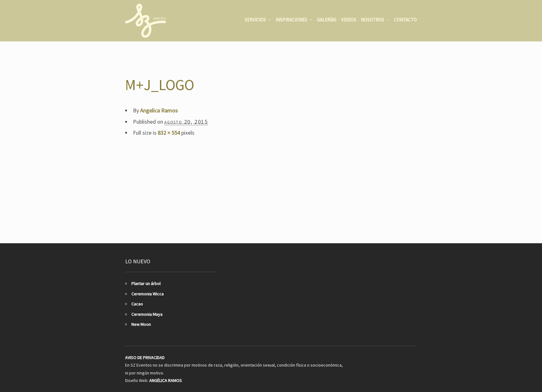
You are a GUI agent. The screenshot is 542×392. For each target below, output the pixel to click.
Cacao (137, 304)
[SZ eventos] (145, 20)
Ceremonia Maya (146, 314)
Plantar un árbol (146, 283)
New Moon (141, 324)
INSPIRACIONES (291, 20)
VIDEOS (348, 20)
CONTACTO (405, 20)
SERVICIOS (255, 20)
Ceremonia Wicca (147, 294)
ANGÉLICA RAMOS (165, 380)
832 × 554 (169, 132)
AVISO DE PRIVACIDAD (145, 357)
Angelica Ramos (159, 110)
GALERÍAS (327, 20)
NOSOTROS (372, 20)
